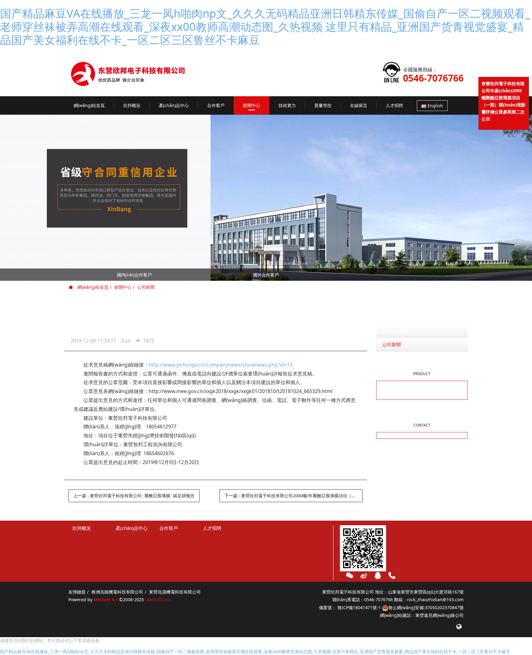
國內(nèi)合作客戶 (134, 275)
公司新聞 (146, 287)
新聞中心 (122, 287)
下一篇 (293, 495)
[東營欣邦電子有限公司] (134, 69)
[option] (266, 276)
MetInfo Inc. (159, 599)
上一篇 (134, 495)
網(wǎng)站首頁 (89, 105)
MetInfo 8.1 (106, 599)
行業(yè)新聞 (395, 331)
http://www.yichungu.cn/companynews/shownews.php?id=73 (220, 364)
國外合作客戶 (266, 275)
